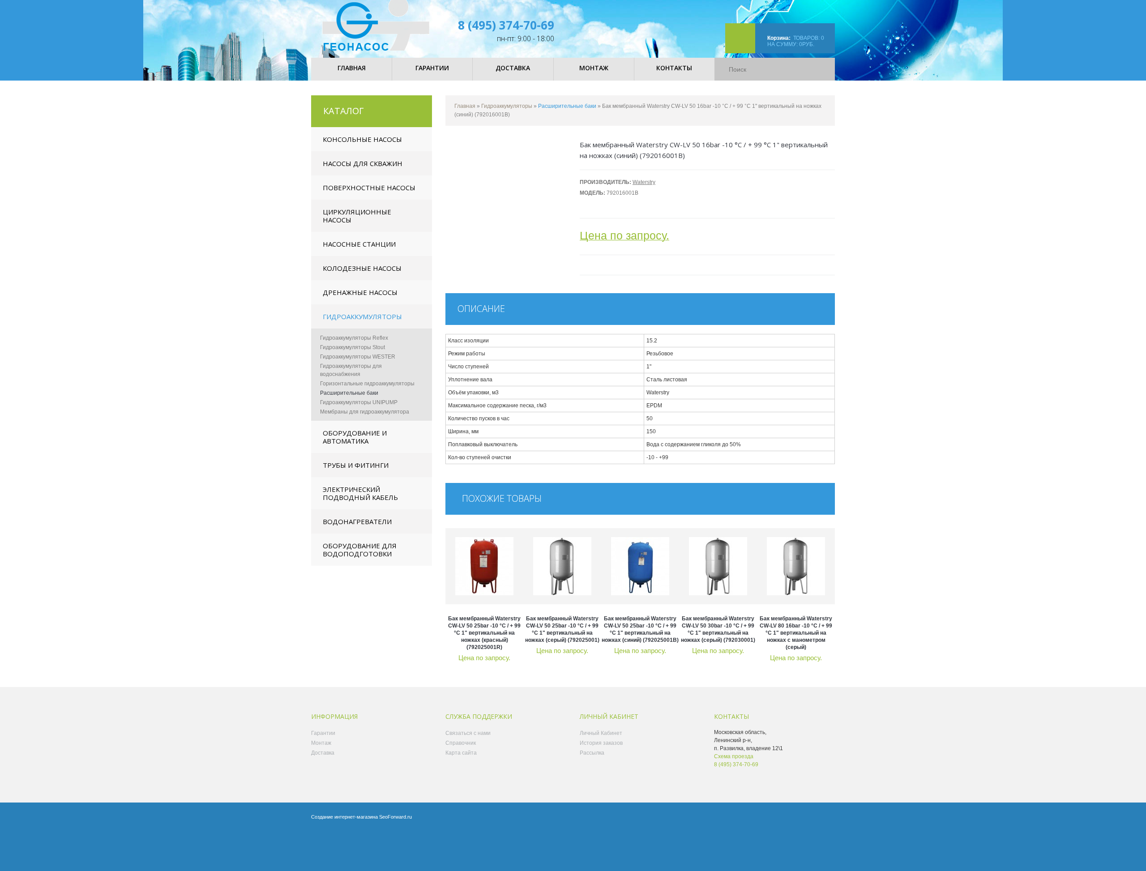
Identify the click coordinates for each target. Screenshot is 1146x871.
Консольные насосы (362, 139)
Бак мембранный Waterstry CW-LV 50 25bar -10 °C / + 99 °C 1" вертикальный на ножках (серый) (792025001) (562, 629)
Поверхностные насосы (369, 187)
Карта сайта (461, 753)
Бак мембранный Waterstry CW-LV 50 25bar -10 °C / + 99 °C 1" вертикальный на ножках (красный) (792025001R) (484, 632)
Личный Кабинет (601, 733)
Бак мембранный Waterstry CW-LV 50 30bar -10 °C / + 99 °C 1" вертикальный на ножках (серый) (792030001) (718, 629)
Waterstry (644, 182)
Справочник (460, 743)
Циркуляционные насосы (357, 215)
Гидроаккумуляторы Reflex (354, 338)
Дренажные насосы (360, 292)
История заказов (601, 743)
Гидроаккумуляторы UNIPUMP (359, 402)
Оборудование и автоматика (355, 436)
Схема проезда (733, 756)
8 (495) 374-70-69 (506, 25)
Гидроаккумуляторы (362, 316)
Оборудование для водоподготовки (360, 549)
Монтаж (321, 743)
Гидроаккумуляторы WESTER (357, 357)
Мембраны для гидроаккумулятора (364, 412)
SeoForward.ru (395, 817)
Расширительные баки (349, 393)
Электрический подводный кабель (360, 493)
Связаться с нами (468, 733)
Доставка (322, 753)
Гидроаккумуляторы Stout (352, 347)
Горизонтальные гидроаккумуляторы (367, 383)
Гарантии (323, 733)
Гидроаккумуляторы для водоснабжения (351, 370)
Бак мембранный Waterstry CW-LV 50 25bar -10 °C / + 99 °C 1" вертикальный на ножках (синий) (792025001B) (640, 629)
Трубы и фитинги (356, 465)
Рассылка (592, 753)
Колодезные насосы (362, 268)
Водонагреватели (357, 521)
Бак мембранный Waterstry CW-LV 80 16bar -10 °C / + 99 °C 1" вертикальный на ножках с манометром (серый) (796, 632)
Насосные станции (359, 243)
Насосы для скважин (362, 163)
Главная (464, 106)
